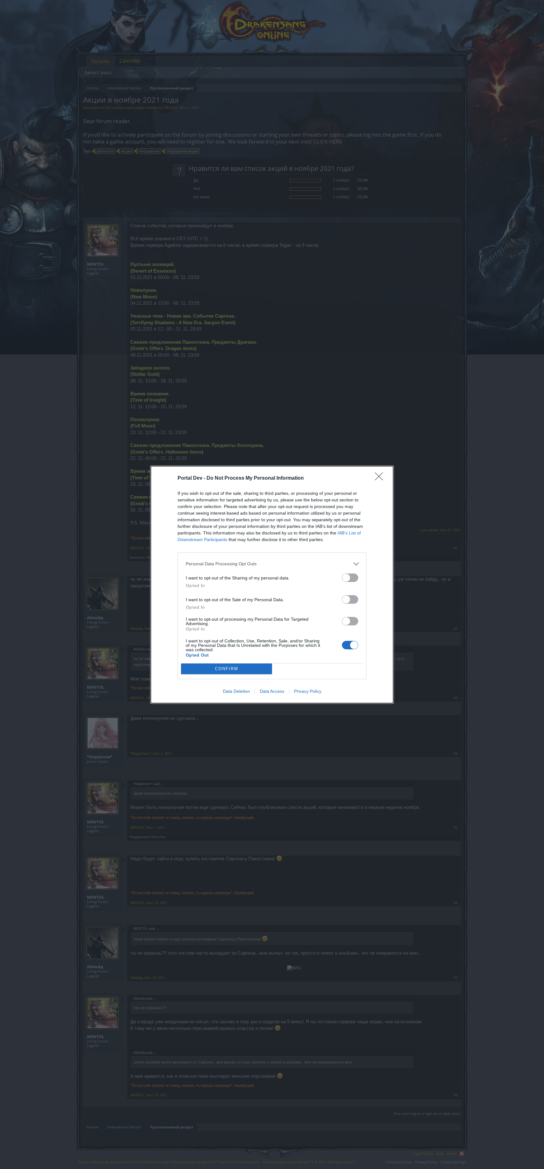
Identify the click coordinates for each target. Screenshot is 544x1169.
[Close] (381, 478)
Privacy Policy (307, 691)
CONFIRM (226, 668)
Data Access (272, 691)
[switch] (350, 577)
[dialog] (272, 584)
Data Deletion (236, 691)
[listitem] (272, 564)
